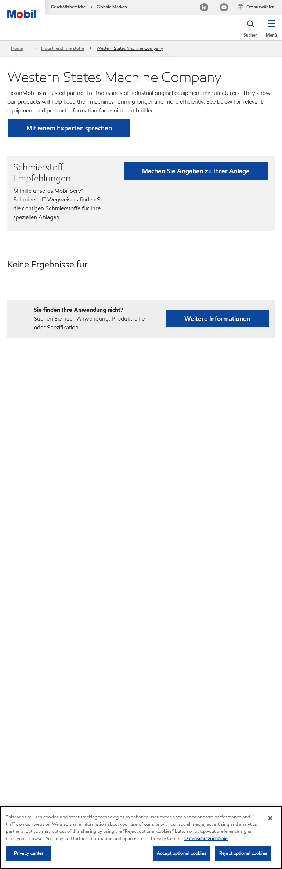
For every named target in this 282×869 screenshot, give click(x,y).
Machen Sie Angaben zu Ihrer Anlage (196, 171)
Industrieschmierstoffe (62, 48)
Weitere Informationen (217, 318)
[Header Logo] (22, 9)
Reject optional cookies (243, 853)
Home (17, 48)
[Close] (270, 818)
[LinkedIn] (204, 8)
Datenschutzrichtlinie (206, 838)
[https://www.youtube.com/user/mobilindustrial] (224, 8)
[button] (271, 31)
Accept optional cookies (181, 853)
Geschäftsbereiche (68, 7)
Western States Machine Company (130, 48)
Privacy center (29, 853)
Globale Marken (112, 7)
